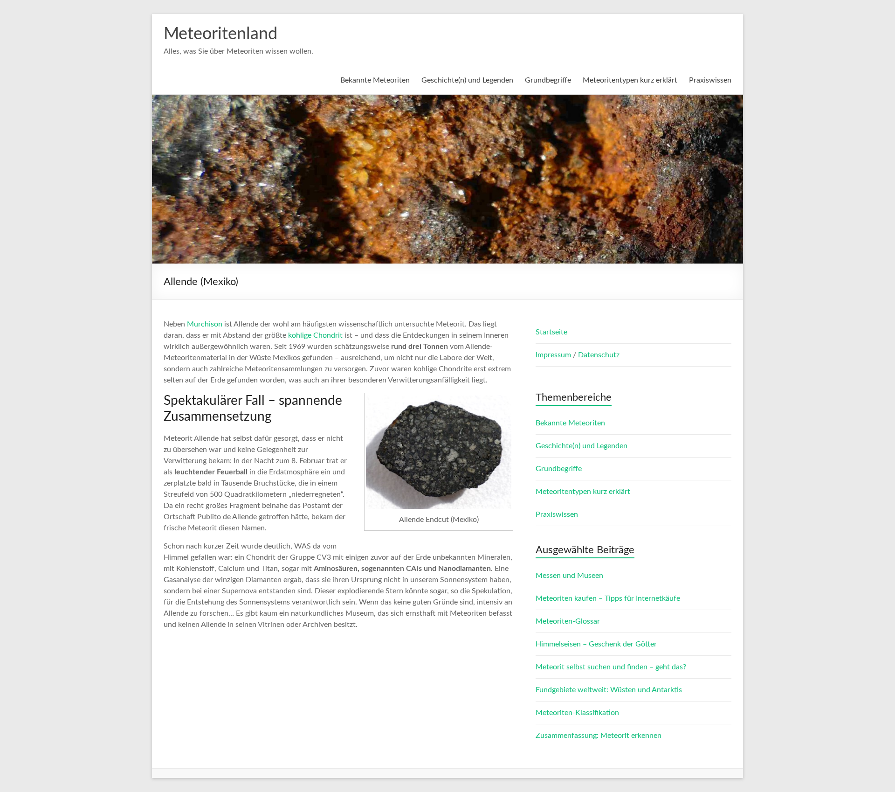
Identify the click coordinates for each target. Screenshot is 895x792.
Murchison (204, 324)
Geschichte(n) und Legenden (467, 80)
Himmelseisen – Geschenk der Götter (596, 644)
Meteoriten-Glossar (568, 621)
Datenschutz (599, 355)
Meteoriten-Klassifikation (577, 712)
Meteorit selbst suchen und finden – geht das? (611, 667)
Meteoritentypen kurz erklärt (630, 80)
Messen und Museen (569, 575)
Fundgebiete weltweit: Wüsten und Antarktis (609, 690)
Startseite (551, 332)
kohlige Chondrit (315, 335)
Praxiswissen (710, 80)
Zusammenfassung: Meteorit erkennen (598, 735)
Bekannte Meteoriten (375, 80)
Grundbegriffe (548, 80)
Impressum (554, 355)
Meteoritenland (220, 34)
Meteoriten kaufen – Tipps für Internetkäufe (608, 598)
